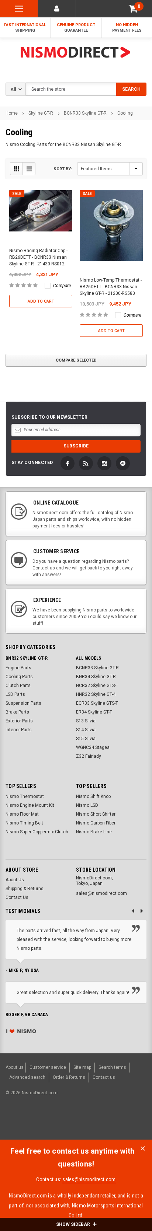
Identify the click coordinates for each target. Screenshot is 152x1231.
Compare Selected (76, 360)
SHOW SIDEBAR (73, 1224)
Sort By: (62, 169)
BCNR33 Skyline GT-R (85, 113)
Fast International (25, 27)
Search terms (112, 1067)
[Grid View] (16, 169)
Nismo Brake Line (94, 831)
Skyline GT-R (40, 113)
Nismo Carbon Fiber (95, 823)
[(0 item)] (133, 8)
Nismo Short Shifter (95, 814)
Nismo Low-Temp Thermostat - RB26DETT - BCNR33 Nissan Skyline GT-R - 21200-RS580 (111, 287)
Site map (82, 1067)
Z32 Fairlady (88, 756)
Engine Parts (18, 667)
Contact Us (17, 897)
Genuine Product (76, 27)
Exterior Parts (19, 720)
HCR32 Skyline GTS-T (97, 685)
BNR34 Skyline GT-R (96, 676)
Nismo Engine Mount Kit (30, 805)
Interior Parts (19, 729)
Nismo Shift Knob (93, 796)
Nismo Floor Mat (22, 814)
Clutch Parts (18, 685)
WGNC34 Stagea (93, 747)
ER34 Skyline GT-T (94, 712)
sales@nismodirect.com (88, 1179)
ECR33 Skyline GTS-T (97, 703)
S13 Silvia (86, 720)
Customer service (48, 1067)
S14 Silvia (86, 729)
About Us (15, 879)
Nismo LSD (87, 805)
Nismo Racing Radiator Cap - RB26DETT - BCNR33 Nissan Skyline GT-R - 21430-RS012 (38, 257)
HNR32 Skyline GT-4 (95, 694)
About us (15, 1067)
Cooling (125, 113)
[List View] (29, 169)
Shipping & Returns (25, 888)
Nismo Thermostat (25, 796)
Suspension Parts (23, 703)
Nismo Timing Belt (24, 823)
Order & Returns (69, 1077)
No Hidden (127, 27)
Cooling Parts (19, 676)
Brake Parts (17, 712)
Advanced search (27, 1077)
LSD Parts (15, 694)
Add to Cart (41, 301)
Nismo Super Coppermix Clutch (37, 831)
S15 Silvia (86, 738)
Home (12, 113)
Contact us (104, 1077)
